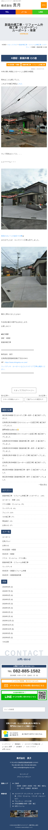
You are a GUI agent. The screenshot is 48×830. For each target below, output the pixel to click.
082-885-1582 (19, 765)
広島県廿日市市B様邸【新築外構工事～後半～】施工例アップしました (24, 442)
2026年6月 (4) (7, 595)
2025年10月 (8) (8, 629)
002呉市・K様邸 (8, 554)
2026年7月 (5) (7, 591)
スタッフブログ (31, 746)
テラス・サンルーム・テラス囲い (14, 558)
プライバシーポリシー (24, 777)
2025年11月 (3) (8, 625)
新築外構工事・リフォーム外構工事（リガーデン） (21, 496)
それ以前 (5, 642)
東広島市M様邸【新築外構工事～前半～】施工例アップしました (24, 478)
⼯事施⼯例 (32, 744)
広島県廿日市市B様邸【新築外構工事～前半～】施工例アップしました (24, 449)
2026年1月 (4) (7, 616)
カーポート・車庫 (8, 500)
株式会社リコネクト (29, 827)
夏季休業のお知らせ (9, 430)
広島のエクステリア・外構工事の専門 (11, 1)
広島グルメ (6, 541)
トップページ (6, 744)
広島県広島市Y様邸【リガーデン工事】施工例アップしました (24, 456)
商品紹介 (5, 521)
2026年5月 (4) (7, 599)
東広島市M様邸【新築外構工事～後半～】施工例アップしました (24, 471)
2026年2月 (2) (7, 612)
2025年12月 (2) (8, 621)
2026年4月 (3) (7, 604)
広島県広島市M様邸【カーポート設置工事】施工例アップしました (24, 464)
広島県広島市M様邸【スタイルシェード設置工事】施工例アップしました (24, 423)
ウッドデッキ (7, 508)
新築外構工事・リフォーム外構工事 (33, 64)
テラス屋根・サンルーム (11, 504)
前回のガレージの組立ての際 (11, 236)
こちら (19, 84)
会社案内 (19, 746)
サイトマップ (24, 774)
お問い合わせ (6, 749)
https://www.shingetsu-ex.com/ (16, 362)
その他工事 (6, 517)
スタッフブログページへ (24, 390)
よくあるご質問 (7, 746)
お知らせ (5, 525)
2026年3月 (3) (7, 608)
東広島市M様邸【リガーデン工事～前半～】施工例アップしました (24, 416)
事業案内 (17, 744)
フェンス (5, 512)
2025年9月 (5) (7, 633)
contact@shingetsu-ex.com (25, 767)
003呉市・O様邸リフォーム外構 (14, 571)
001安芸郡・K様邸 (13, 64)
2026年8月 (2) (7, 587)
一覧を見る (43, 485)
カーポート (6, 537)
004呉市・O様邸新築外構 (11, 575)
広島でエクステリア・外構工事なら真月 (27, 825)
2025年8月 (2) (7, 637)
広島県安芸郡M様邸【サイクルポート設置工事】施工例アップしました (24, 435)
